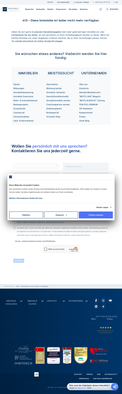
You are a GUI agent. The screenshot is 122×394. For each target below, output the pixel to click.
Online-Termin (82, 2)
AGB (98, 374)
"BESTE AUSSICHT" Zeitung (92, 100)
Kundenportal (52, 112)
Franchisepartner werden (58, 104)
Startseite (9, 286)
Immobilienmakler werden (58, 100)
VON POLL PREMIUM (88, 104)
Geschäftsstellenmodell (57, 96)
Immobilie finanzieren (23, 96)
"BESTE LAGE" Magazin (90, 96)
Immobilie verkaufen (55, 92)
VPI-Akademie (85, 108)
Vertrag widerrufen (102, 378)
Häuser (16, 84)
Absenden (18, 260)
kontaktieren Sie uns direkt (25, 35)
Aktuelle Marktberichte (89, 92)
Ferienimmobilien (21, 116)
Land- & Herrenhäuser (23, 121)
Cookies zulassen (96, 215)
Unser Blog (84, 121)
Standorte (84, 88)
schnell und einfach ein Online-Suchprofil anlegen (39, 41)
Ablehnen (26, 215)
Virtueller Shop (53, 116)
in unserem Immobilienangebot (46, 32)
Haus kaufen (52, 84)
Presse (82, 116)
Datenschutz (111, 374)
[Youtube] (110, 300)
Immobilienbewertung (23, 92)
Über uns (83, 84)
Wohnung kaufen (54, 88)
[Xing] (103, 306)
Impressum (84, 378)
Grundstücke (19, 108)
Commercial (19, 112)
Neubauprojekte (20, 104)
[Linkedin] (96, 306)
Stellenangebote (54, 108)
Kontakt (78, 374)
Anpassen (60, 215)
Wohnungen (18, 88)
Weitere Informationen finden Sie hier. (26, 198)
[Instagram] (103, 300)
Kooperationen (86, 112)
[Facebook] (96, 300)
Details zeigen (102, 207)
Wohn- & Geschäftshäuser (25, 100)
